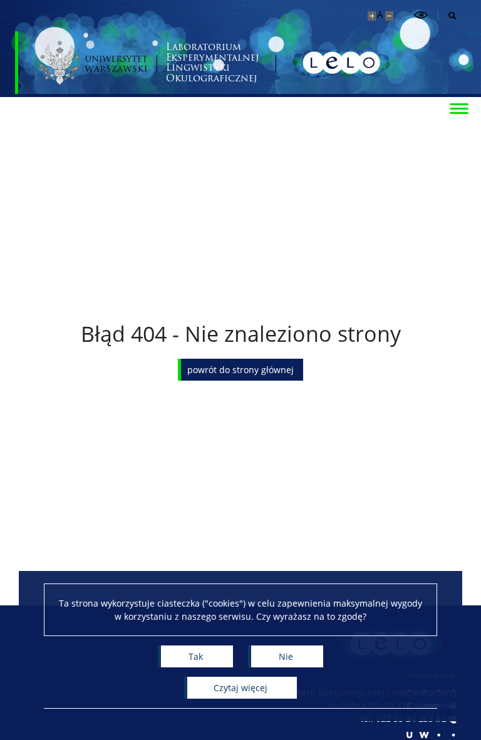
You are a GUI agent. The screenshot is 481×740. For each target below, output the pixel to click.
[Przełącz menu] (459, 107)
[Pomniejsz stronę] (389, 16)
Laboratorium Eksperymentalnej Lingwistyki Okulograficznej (212, 62)
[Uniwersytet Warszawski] (93, 63)
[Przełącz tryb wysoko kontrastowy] (421, 15)
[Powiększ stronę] (372, 16)
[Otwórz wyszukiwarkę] (447, 16)
